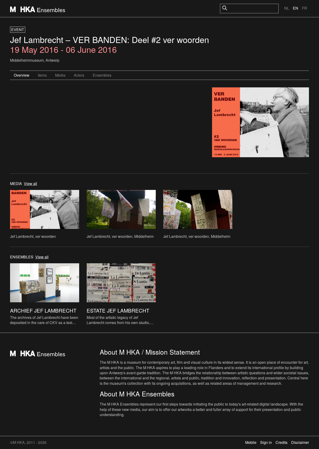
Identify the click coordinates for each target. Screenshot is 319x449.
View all (30, 183)
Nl (286, 8)
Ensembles (102, 75)
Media (60, 75)
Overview (21, 75)
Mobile (250, 442)
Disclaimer (300, 442)
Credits (281, 442)
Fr (304, 8)
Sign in (266, 442)
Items (42, 75)
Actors (79, 75)
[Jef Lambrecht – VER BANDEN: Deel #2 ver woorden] (260, 122)
